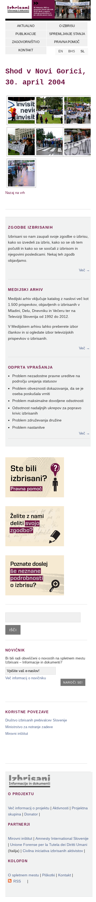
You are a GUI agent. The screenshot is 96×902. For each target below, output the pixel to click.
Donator (31, 814)
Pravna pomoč (67, 42)
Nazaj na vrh (15, 193)
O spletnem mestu (23, 875)
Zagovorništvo (25, 42)
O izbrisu (67, 26)
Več (84, 270)
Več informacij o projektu (28, 808)
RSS (17, 881)
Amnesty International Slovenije (62, 838)
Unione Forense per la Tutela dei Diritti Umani (48, 844)
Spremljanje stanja (67, 34)
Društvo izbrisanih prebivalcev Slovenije (36, 720)
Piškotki (48, 875)
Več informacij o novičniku (25, 678)
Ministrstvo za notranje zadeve (29, 727)
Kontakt (25, 50)
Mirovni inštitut (16, 734)
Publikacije (25, 34)
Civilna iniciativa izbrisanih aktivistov (53, 851)
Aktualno (25, 26)
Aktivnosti (61, 808)
